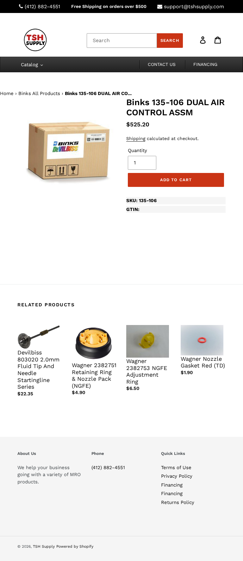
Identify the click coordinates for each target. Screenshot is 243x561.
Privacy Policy (176, 476)
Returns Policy (177, 502)
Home (7, 93)
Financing (172, 485)
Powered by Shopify (74, 546)
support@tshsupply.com (194, 6)
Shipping (135, 138)
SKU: (141, 200)
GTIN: (133, 209)
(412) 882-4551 (42, 6)
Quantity (137, 150)
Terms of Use (176, 467)
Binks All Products (39, 93)
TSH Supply (44, 546)
